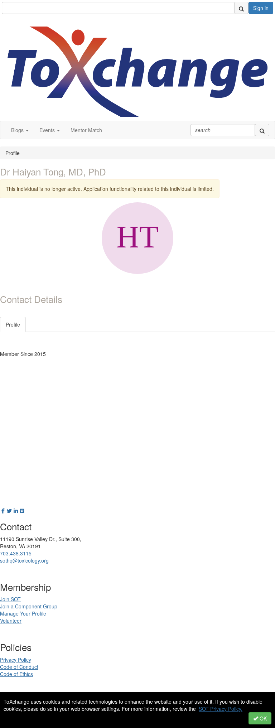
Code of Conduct (19, 666)
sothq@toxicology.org (24, 560)
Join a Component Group (28, 606)
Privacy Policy (15, 659)
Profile (13, 324)
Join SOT (10, 599)
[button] (20, 130)
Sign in (261, 7)
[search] (241, 8)
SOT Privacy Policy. (220, 708)
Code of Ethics (16, 674)
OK (262, 718)
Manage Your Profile (23, 613)
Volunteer (10, 620)
